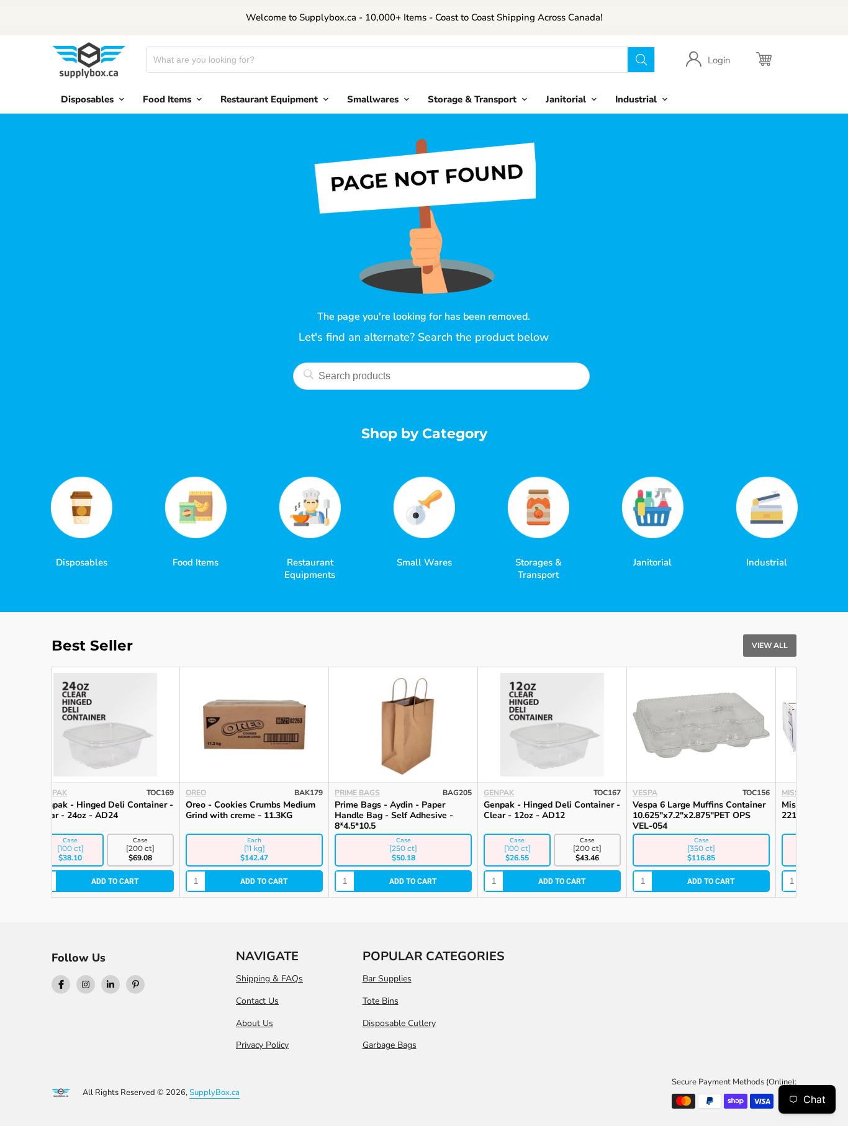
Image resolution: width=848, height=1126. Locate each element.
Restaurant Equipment (269, 99)
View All (770, 646)
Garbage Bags (390, 1045)
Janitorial (566, 99)
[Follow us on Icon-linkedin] (110, 984)
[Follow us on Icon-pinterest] (135, 984)
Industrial (636, 99)
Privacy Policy (262, 1045)
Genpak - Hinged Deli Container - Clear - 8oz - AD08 (722, 810)
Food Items (167, 99)
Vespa (368, 793)
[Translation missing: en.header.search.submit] (641, 59)
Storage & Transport (472, 99)
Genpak (222, 793)
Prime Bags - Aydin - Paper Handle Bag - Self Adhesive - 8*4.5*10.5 (117, 815)
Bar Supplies (387, 978)
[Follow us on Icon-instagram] (85, 984)
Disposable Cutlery (399, 1023)
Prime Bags (80, 793)
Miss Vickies (529, 793)
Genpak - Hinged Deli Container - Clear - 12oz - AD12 (275, 810)
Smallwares (373, 99)
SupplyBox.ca (214, 1092)
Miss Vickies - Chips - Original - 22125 (569, 810)
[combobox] (387, 59)
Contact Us (257, 1001)
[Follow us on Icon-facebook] (61, 984)
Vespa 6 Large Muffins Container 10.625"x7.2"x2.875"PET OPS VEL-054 (422, 815)
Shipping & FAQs (269, 978)
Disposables (87, 99)
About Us (254, 1023)
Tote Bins (381, 1001)
